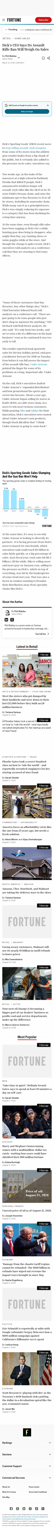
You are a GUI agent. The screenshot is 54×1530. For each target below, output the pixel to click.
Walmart (18, 942)
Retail (7, 39)
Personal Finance (13, 1206)
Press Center (34, 1487)
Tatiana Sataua (13, 712)
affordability (29, 822)
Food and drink (42, 692)
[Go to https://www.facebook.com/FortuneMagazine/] (11, 1508)
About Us (6, 1487)
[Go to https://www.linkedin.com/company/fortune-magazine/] (24, 1508)
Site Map (6, 1497)
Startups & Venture (14, 757)
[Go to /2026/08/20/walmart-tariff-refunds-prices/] (27, 921)
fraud (33, 757)
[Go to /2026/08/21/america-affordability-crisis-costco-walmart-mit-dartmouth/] (27, 801)
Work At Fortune (9, 1492)
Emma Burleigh (12, 1162)
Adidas (35, 410)
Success (7, 1142)
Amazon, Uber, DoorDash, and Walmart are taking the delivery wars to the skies (26, 890)
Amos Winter (11, 840)
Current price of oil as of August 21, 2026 (26, 1210)
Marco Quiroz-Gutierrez (17, 1025)
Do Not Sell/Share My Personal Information (24, 1519)
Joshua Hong (11, 1345)
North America (11, 884)
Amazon (28, 884)
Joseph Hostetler (14, 1216)
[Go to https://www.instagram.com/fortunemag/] (30, 1508)
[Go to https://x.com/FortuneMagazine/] (17, 1508)
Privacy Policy (27, 1517)
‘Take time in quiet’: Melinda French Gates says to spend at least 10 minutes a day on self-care (27, 1089)
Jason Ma (10, 1409)
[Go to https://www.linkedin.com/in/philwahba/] (6, 619)
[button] (11, 58)
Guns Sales (22, 39)
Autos (17, 1004)
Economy (7, 1260)
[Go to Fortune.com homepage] (14, 20)
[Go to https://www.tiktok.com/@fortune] (36, 1508)
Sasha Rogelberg (13, 1280)
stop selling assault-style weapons (25, 147)
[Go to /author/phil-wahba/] (7, 613)
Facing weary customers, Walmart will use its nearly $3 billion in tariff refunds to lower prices (26, 950)
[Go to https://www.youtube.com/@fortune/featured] (43, 1508)
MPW (4, 1081)
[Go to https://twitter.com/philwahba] (12, 619)
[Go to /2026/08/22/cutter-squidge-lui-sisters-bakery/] (27, 670)
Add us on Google (27, 111)
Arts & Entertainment (15, 692)
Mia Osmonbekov (14, 960)
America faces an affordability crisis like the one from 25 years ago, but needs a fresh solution (27, 830)
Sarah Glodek (12, 778)
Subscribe (43, 19)
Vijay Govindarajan (32, 840)
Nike (22, 410)
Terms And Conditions (38, 1492)
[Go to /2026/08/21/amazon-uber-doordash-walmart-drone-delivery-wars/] (27, 863)
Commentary (9, 822)
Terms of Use (16, 1517)
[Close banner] (47, 105)
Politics (7, 1324)
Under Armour (38, 364)
